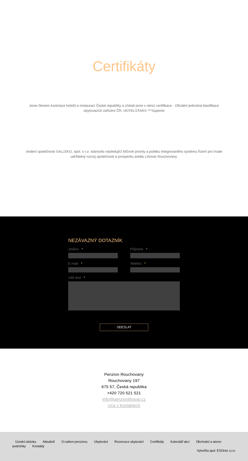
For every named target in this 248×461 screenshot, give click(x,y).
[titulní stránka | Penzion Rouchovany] (27, 21)
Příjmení (136, 249)
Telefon (135, 263)
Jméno (73, 249)
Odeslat (124, 327)
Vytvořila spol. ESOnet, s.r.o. (216, 450)
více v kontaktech (124, 405)
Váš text (74, 278)
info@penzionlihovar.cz (124, 399)
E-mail (73, 263)
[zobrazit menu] (238, 10)
